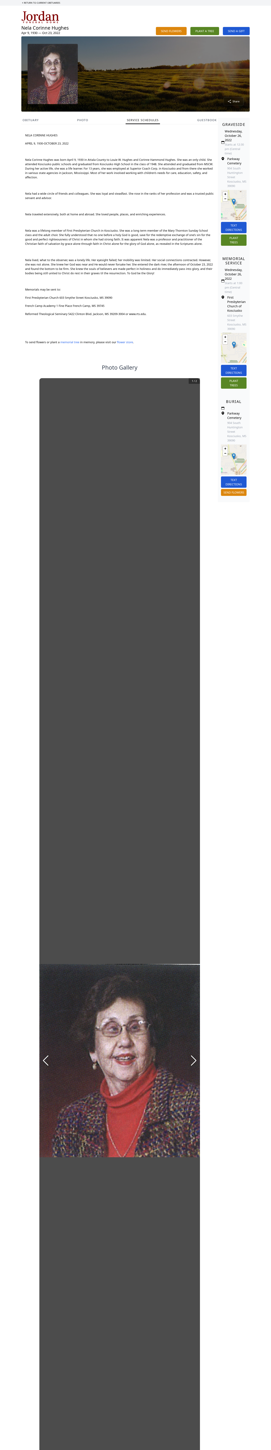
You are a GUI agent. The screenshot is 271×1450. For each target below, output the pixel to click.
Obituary (31, 120)
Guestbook (207, 120)
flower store (125, 342)
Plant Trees (233, 240)
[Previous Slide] (45, 1060)
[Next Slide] (193, 1060)
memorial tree (69, 342)
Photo (82, 120)
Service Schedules (143, 120)
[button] (234, 202)
